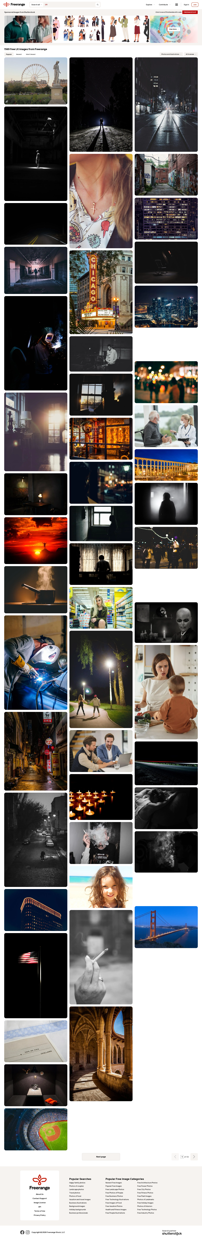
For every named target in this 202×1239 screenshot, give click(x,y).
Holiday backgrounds (77, 1209)
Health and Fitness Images (116, 1209)
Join (195, 4)
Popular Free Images (114, 1186)
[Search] (97, 4)
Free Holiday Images (145, 1203)
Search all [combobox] (35, 4)
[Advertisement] (166, 344)
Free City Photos (144, 1189)
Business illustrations (78, 1203)
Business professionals (78, 1213)
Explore (149, 4)
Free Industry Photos (145, 1213)
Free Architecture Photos (147, 1183)
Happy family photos (77, 1183)
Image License (40, 1202)
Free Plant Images (144, 1196)
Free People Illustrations (115, 1213)
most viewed (30, 54)
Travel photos (74, 1193)
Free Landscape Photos (115, 1189)
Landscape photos (76, 1189)
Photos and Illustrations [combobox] (170, 54)
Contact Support (40, 1198)
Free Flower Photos (145, 1186)
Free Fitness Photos (145, 1193)
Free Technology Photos (147, 1209)
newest (19, 54)
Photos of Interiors (144, 1206)
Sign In (186, 4)
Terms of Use (39, 1211)
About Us (39, 1194)
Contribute (163, 4)
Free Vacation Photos (114, 1206)
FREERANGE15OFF (190, 12)
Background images (77, 1206)
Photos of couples (76, 1186)
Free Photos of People (114, 1193)
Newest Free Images (114, 1183)
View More (172, 29)
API (39, 1207)
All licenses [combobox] (190, 54)
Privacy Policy (40, 1215)
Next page (101, 1156)
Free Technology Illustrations (117, 1199)
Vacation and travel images (80, 1199)
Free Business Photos (114, 1196)
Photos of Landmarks (145, 1199)
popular (9, 54)
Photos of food (75, 1196)
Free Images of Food (114, 1203)
